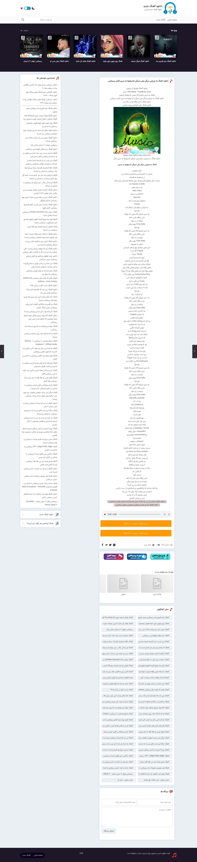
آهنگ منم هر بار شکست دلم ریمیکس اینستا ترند (117, 762)
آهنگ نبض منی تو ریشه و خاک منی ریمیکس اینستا (153, 629)
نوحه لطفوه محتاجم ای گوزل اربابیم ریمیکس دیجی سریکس (117, 677)
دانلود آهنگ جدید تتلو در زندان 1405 (43, 285)
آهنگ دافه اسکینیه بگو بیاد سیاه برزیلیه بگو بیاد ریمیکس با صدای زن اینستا (117, 641)
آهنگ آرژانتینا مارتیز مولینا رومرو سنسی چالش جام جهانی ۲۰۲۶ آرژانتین (153, 653)
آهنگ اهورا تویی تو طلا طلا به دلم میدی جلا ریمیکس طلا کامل (153, 731)
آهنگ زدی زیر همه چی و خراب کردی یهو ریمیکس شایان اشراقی (117, 653)
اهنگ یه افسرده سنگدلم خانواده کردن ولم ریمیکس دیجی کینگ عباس (153, 701)
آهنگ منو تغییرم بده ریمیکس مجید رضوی (153, 617)
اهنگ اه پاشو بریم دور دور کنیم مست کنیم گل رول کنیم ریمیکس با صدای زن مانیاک (153, 647)
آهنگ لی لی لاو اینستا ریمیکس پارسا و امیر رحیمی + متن (117, 737)
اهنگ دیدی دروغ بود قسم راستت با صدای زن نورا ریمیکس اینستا (117, 749)
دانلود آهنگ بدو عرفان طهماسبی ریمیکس (41, 149)
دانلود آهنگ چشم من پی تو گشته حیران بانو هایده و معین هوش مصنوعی (137, 501)
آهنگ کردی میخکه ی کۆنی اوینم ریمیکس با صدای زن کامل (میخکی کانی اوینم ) (117, 731)
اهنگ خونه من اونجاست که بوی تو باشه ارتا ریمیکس (117, 707)
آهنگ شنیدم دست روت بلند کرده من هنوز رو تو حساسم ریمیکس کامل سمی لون (117, 635)
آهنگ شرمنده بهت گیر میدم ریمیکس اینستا (117, 701)
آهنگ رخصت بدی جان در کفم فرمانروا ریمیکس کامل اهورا (153, 659)
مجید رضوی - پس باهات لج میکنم (156, 780)
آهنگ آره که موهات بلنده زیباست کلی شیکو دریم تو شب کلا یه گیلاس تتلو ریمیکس (153, 677)
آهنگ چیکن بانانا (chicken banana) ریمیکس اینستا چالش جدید (117, 659)
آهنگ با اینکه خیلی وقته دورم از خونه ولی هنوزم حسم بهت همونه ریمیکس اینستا (153, 671)
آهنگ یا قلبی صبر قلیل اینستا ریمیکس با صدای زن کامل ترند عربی (117, 756)
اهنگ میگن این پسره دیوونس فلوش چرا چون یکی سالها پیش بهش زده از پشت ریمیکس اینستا (153, 737)
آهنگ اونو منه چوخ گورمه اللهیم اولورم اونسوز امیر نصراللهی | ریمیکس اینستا (153, 665)
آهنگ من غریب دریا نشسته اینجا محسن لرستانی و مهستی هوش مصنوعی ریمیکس (153, 641)
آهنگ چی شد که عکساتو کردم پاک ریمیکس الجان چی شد (153, 695)
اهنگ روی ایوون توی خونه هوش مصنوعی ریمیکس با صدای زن (153, 623)
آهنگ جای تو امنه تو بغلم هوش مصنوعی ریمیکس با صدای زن (117, 683)
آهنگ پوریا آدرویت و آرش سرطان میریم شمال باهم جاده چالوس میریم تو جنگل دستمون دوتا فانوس (153, 749)
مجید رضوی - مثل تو (125, 780)
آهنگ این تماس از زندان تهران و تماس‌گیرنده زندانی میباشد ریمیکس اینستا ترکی (153, 683)
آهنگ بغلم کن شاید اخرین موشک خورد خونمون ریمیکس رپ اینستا (117, 623)
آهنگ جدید (160, 19)
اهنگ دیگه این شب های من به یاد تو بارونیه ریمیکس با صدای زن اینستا (153, 743)
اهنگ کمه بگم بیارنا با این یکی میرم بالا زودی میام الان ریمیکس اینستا (117, 695)
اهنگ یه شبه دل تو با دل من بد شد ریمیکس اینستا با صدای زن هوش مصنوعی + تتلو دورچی (117, 743)
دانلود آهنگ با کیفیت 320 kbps (136, 533)
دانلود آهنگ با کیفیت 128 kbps (136, 523)
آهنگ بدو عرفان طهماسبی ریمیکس (155, 635)
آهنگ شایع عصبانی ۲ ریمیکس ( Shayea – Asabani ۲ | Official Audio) (117, 713)
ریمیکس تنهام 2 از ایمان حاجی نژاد (119, 629)
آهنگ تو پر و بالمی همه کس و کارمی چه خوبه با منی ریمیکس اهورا (117, 725)
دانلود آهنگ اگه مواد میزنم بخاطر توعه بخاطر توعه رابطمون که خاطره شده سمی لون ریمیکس (40, 319)
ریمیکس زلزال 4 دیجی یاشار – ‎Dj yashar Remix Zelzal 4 (117, 774)
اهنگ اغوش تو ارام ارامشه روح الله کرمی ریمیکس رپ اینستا (117, 665)
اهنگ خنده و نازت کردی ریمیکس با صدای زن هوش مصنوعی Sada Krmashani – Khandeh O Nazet (117, 768)
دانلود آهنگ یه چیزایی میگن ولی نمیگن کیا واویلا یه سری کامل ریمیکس (138, 81)
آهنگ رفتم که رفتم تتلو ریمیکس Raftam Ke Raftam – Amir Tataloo (153, 689)
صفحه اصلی (172, 19)
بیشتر (26, 30)
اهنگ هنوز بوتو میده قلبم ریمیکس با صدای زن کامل (117, 719)
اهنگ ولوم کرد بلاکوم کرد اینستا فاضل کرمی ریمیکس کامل (153, 774)
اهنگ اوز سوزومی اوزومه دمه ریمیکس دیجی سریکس (153, 768)
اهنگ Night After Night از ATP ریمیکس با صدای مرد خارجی (153, 756)
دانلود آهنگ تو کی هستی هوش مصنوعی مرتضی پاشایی (137, 505)
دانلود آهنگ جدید (152, 6)
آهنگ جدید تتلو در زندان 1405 (121, 689)
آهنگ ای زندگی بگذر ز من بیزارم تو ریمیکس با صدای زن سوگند (117, 647)
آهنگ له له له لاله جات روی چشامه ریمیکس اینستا (153, 713)
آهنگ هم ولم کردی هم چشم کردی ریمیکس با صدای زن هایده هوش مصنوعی (153, 725)
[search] (22, 20)
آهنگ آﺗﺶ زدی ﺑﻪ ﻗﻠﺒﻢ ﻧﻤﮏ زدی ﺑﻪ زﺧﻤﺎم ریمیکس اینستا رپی (117, 671)
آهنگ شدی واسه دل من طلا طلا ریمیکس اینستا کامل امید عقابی (153, 762)
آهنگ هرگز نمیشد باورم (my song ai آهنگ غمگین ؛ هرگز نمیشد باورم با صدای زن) (117, 617)
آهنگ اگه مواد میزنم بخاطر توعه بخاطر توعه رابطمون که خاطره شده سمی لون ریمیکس (153, 707)
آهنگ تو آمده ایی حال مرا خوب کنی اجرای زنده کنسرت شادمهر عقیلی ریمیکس (153, 719)
